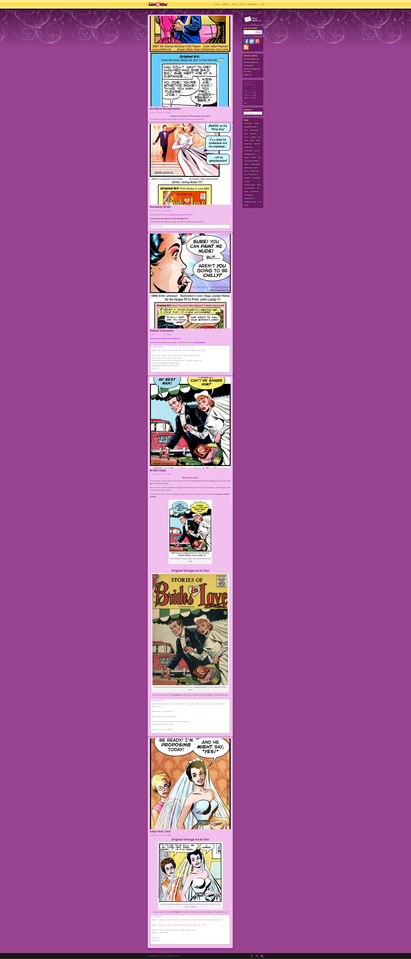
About (234, 4)
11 (246, 93)
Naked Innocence (162, 331)
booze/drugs (254, 130)
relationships (256, 178)
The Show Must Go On (251, 59)
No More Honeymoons (165, 109)
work (259, 202)
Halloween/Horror (249, 154)
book (246, 130)
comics (246, 137)
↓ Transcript (157, 226)
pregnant (247, 178)
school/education (249, 188)
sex (258, 188)
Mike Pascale (248, 168)
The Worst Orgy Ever (250, 62)
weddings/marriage (250, 202)
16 (254, 93)
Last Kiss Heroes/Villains (251, 161)
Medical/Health (255, 164)
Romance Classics (249, 185)
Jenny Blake (171, 215)
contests (253, 137)
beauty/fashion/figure (250, 127)
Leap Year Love (160, 831)
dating (246, 140)
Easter (252, 140)
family (258, 140)
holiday (246, 157)
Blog (168, 112)
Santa (259, 185)
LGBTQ (246, 164)
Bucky (246, 134)
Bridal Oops (158, 470)
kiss (259, 157)
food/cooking (248, 147)
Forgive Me (247, 75)
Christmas (253, 134)
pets (245, 174)
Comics (224, 4)
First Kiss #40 (201, 904)
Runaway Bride (160, 207)
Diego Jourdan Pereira (185, 215)
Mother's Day (255, 171)
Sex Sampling (248, 65)
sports (246, 191)
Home (217, 4)
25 (246, 98)
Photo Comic (253, 174)
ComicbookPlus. (198, 119)
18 (246, 95)
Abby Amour (248, 123)
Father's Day (248, 144)
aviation (256, 123)
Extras (242, 4)
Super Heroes (254, 191)
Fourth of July (248, 151)
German (256, 151)
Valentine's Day (249, 198)
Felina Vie (257, 144)
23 (254, 95)
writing (246, 205)
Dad (259, 137)
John (153, 112)
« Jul (245, 103)
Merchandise (252, 4)
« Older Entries (153, 949)
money (246, 171)
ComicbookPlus (198, 222)
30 (254, 98)
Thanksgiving (248, 195)
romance (247, 181)
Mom (255, 168)
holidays (253, 157)
